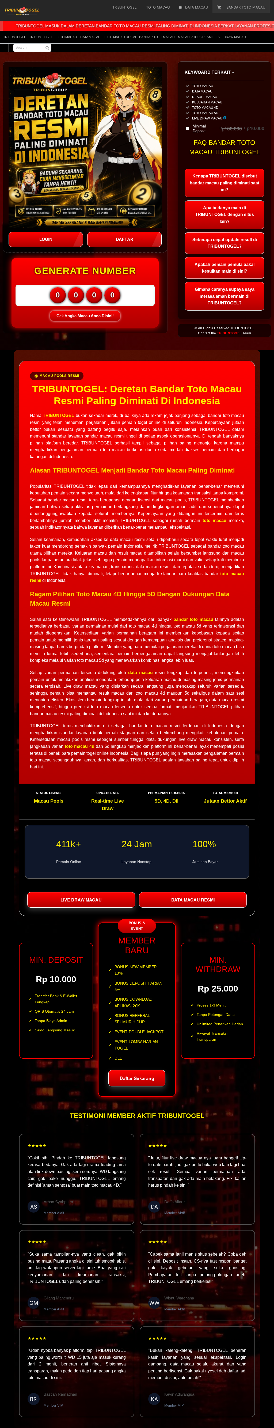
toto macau (215, 520)
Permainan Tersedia (166, 792)
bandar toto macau (193, 619)
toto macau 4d (79, 746)
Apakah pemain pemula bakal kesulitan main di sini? (224, 268)
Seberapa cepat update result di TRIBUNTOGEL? (224, 243)
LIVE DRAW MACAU (231, 37)
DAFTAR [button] (124, 239)
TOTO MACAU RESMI (120, 37)
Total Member (225, 792)
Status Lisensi (48, 792)
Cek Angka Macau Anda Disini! (85, 316)
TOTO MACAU (66, 37)
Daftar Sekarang (137, 1078)
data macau (140, 672)
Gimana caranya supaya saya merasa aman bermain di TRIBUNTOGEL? (224, 296)
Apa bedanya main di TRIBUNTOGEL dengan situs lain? (224, 215)
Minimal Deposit (228, 128)
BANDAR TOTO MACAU (157, 37)
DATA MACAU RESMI (193, 900)
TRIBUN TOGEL (41, 37)
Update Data (107, 792)
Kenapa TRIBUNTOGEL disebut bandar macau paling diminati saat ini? (224, 183)
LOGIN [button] (45, 239)
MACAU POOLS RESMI (195, 37)
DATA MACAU (90, 37)
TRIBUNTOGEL (14, 37)
